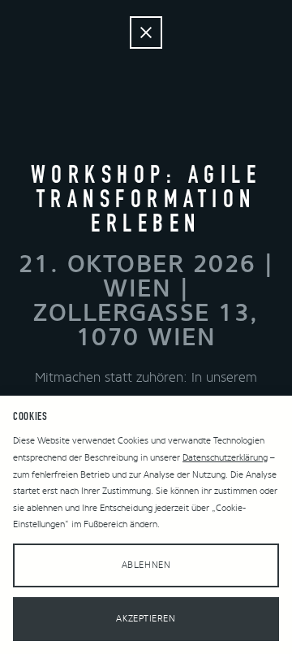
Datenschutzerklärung (225, 458)
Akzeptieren (145, 619)
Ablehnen (146, 565)
